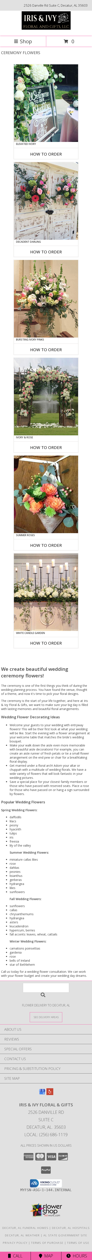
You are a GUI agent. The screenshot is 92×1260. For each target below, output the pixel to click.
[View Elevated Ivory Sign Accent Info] (46, 103)
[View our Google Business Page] (42, 1093)
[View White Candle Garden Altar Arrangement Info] (46, 592)
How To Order (46, 154)
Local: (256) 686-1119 (46, 1134)
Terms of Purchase (47, 1243)
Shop (26, 41)
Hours (79, 1256)
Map (47, 1256)
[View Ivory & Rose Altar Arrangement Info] (46, 396)
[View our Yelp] (49, 1093)
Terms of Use (78, 1243)
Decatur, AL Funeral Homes (25, 1228)
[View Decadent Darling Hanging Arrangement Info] (46, 201)
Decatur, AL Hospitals (71, 1228)
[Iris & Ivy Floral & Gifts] (46, 30)
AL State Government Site (65, 1235)
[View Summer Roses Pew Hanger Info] (46, 494)
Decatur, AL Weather (22, 1235)
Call (16, 1256)
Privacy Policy (15, 1243)
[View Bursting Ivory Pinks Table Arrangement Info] (46, 299)
